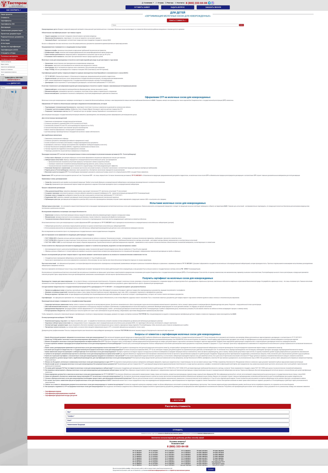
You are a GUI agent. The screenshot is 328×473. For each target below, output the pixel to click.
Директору (13, 83)
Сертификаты (6, 21)
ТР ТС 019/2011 (169, 451)
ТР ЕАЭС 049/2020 (218, 456)
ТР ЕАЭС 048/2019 (218, 454)
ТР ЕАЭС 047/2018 (218, 452)
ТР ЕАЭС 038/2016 (202, 452)
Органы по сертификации (11, 47)
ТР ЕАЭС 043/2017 (202, 462)
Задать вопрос (178, 7)
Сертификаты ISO (8, 24)
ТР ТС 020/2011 (169, 452)
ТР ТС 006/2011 (137, 460)
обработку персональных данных (180, 470)
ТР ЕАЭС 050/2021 (218, 458)
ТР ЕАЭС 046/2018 (218, 451)
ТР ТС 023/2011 (169, 458)
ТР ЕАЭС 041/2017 (202, 458)
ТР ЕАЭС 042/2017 (202, 460)
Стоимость (5, 18)
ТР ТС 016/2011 (153, 462)
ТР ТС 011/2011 (153, 452)
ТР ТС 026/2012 (169, 464)
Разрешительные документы (12, 37)
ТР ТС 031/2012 (185, 456)
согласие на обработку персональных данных (170, 433)
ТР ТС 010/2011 (153, 451)
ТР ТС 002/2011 (137, 452)
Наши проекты (6, 14)
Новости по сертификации (8, 67)
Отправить (178, 430)
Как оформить (12, 10)
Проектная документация (11, 34)
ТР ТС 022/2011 (169, 456)
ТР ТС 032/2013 (185, 458)
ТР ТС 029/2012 (185, 452)
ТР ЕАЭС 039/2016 (202, 454)
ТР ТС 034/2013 (185, 462)
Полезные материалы (9, 56)
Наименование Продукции (76, 424)
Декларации (6, 27)
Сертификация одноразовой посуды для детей (61, 395)
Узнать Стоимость (177, 20)
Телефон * (70, 416)
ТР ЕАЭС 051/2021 (218, 460)
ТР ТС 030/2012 (185, 454)
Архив (2, 74)
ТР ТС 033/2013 (185, 460)
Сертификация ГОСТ (218, 462)
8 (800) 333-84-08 (196, 2)
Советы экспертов (6, 61)
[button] (12, 92)
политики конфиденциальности (205, 433)
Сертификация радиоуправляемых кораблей (60, 393)
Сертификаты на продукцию (8, 59)
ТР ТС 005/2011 (137, 458)
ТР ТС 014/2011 (153, 458)
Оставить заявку (142, 7)
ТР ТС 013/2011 (153, 456)
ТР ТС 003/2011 (137, 454)
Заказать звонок (213, 7)
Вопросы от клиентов (7, 69)
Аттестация (5, 43)
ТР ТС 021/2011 (169, 454)
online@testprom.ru (13, 79)
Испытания (5, 40)
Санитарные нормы (218, 464)
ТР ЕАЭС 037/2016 (202, 451)
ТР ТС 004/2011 (137, 456)
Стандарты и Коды (8, 53)
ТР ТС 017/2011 (153, 464)
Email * (69, 420)
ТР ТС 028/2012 (185, 451)
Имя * (69, 412)
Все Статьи (178, 400)
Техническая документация (12, 30)
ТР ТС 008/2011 (137, 464)
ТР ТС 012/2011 (153, 454)
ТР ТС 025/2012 (169, 462)
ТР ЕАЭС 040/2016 (202, 456)
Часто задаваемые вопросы (9, 72)
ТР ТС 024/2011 (169, 460)
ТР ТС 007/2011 (137, 175)
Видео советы (5, 64)
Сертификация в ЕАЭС (9, 50)
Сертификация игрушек (53, 391)
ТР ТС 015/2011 (153, 460)
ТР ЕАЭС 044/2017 (202, 464)
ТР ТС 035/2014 (185, 464)
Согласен (211, 469)
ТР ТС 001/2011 (137, 451)
